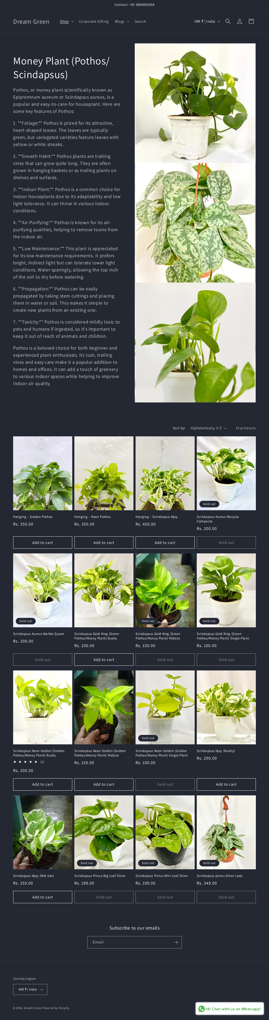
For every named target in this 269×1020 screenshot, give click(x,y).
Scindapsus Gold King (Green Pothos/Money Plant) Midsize (158, 636)
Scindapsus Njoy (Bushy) (216, 751)
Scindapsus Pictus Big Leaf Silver (100, 876)
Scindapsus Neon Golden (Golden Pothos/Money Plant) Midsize (100, 753)
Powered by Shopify (55, 1008)
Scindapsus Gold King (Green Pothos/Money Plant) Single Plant (223, 636)
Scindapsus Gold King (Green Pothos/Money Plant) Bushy (96, 636)
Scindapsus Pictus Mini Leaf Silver (162, 876)
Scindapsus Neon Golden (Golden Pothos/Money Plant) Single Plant (162, 753)
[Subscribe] (176, 942)
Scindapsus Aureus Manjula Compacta (218, 519)
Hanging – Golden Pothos (33, 517)
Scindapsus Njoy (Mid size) (33, 876)
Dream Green (33, 1008)
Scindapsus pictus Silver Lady (219, 876)
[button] (66, 21)
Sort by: (179, 428)
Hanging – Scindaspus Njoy (157, 517)
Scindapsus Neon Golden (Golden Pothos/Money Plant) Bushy (39, 753)
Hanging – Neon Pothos (92, 517)
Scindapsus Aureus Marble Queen (38, 634)
